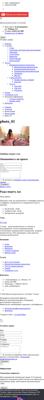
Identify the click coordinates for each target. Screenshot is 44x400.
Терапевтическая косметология (26, 71)
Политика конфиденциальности (17, 308)
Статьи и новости (16, 99)
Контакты (9, 103)
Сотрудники (14, 54)
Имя (1, 330)
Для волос (18, 90)
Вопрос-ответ (14, 101)
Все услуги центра (12, 262)
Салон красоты (15, 78)
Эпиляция (18, 73)
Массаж (17, 76)
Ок (19, 399)
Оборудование (15, 59)
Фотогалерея (14, 61)
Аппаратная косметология (24, 69)
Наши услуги (5, 187)
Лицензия (13, 52)
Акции (7, 93)
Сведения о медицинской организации (25, 50)
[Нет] (22, 399)
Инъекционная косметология (25, 67)
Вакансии (13, 56)
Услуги (7, 63)
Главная (8, 44)
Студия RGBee (20, 315)
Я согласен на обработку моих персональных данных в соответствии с (19, 357)
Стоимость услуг (11, 95)
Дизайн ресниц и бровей (24, 80)
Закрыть (4, 388)
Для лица (17, 86)
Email (2, 335)
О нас (11, 48)
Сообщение (4, 344)
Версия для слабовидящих (16, 14)
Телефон (3, 340)
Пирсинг (17, 82)
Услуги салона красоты (14, 266)
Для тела (17, 88)
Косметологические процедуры (22, 65)
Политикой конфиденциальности (15, 358)
